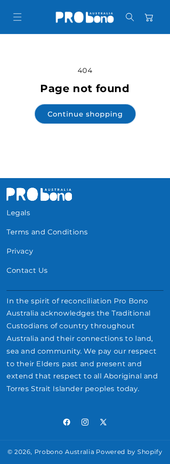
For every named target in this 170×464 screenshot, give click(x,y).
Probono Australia (64, 452)
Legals (19, 213)
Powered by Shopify (129, 452)
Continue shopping (85, 114)
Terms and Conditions (47, 232)
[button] (17, 17)
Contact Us (27, 270)
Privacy (20, 251)
